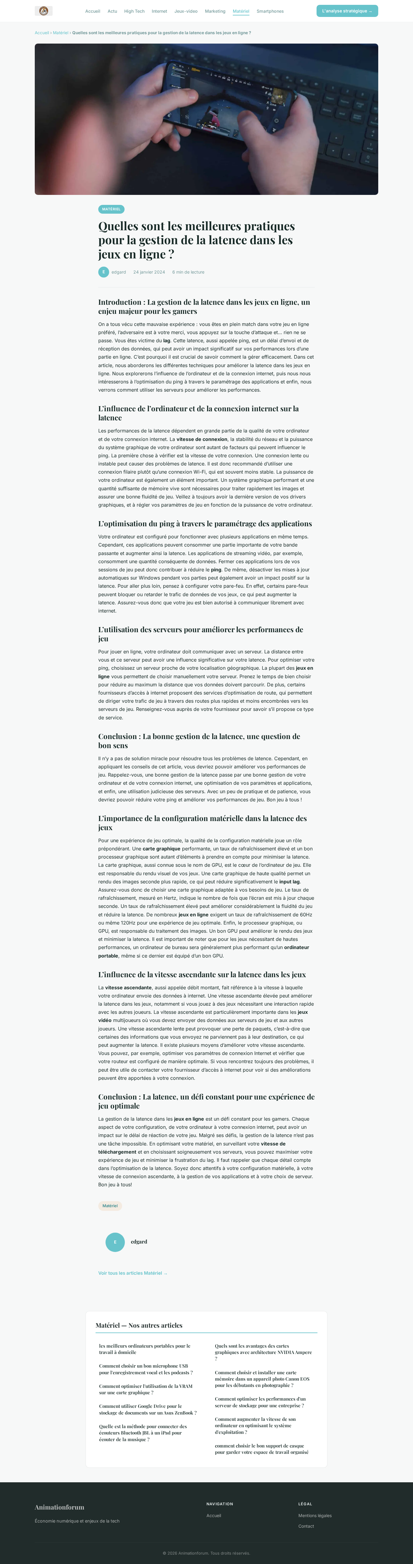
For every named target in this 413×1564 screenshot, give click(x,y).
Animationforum (59, 1507)
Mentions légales (315, 1515)
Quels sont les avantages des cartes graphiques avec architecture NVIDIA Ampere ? (263, 1352)
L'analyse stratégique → (347, 10)
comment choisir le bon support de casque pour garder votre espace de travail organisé (262, 1449)
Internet (159, 10)
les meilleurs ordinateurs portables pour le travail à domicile (144, 1349)
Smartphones (270, 10)
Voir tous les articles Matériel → (133, 1273)
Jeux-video (186, 10)
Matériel (241, 10)
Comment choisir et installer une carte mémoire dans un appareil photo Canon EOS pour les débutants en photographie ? (262, 1378)
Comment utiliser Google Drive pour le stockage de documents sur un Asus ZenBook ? (148, 1409)
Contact (306, 1526)
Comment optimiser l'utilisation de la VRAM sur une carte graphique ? (146, 1389)
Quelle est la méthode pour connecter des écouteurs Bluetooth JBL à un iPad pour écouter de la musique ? (143, 1432)
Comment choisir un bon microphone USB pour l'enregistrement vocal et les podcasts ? (146, 1369)
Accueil (92, 10)
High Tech (134, 10)
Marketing (215, 10)
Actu (112, 10)
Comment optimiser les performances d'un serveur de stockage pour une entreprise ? (260, 1402)
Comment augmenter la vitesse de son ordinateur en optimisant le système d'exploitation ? (255, 1425)
